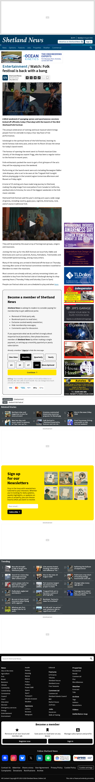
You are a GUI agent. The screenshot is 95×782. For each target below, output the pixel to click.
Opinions (29, 706)
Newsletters (77, 705)
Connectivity (6, 690)
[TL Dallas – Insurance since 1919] (79, 275)
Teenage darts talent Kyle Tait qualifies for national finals (82, 593)
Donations (17, 770)
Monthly (26, 357)
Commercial (54, 690)
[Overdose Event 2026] (79, 224)
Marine (27, 676)
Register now (24, 741)
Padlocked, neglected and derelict (20, 592)
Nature (27, 679)
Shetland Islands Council (58, 696)
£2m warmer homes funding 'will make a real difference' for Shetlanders (51, 569)
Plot (73, 679)
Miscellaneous (77, 682)
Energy (3, 710)
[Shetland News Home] (22, 44)
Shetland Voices (55, 680)
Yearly (51, 357)
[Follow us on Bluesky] (22, 758)
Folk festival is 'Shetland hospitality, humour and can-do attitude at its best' (51, 423)
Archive (75, 696)
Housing (28, 673)
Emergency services (8, 708)
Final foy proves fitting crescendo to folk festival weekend (83, 422)
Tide (74, 692)
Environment (6, 716)
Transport (28, 696)
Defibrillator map (80, 714)
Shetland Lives (54, 683)
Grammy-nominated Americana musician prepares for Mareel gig (52, 414)
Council (4, 696)
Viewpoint (28, 714)
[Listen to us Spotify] (48, 758)
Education (5, 702)
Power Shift (29, 687)
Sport (27, 693)
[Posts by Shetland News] (5, 77)
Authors (75, 702)
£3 (11, 365)
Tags (74, 699)
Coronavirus (5, 693)
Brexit (3, 679)
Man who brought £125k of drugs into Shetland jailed (19, 568)
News (3, 668)
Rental (74, 673)
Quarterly (38, 357)
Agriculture (5, 673)
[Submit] (91, 658)
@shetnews (14, 77)
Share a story (27, 767)
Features (52, 672)
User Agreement (42, 767)
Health (27, 667)
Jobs (51, 709)
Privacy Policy (56, 767)
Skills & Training (54, 715)
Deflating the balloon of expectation (82, 568)
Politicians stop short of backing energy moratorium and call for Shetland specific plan (82, 578)
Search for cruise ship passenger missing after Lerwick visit (20, 577)
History (27, 670)
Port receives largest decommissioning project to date (51, 585)
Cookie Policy (70, 767)
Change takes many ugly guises (81, 584)
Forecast (75, 689)
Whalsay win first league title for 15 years (18, 609)
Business (4, 682)
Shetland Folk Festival (16, 402)
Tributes (52, 678)
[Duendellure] (79, 257)
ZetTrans (52, 705)
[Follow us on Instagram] (14, 758)
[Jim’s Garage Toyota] (79, 312)
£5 (20, 365)
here (56, 284)
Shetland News (15, 75)
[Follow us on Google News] (62, 758)
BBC (50, 699)
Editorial (52, 667)
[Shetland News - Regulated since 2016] (83, 758)
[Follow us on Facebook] (5, 758)
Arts (2, 676)
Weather (28, 701)
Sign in (88, 42)
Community (5, 688)
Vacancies (52, 712)
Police (27, 682)
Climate (4, 685)
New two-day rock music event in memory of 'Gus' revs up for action (21, 423)
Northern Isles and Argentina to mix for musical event (19, 414)
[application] (32, 99)
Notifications (29, 770)
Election (4, 705)
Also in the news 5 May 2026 (82, 413)
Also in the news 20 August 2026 (50, 576)
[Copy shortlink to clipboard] (39, 77)
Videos (75, 709)
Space (27, 690)
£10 (36, 365)
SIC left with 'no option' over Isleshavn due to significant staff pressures (52, 610)
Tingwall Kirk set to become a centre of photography (50, 593)
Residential (76, 671)
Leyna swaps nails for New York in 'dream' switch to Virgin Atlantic (20, 586)
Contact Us (6, 767)
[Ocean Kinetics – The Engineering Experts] (32, 57)
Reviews (28, 712)
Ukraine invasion (31, 699)
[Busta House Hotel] (79, 368)
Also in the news (7, 671)
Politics (27, 684)
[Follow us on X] (31, 758)
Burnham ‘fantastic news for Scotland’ (50, 600)
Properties (77, 668)
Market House (54, 702)
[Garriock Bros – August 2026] (79, 294)
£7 (28, 365)
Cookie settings (86, 767)
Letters (27, 709)
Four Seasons (54, 686)
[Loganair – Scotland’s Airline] (79, 349)
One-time (13, 357)
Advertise (16, 767)
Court (3, 699)
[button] (32, 98)
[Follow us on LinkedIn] (39, 758)
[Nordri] (79, 331)
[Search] (91, 47)
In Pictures (53, 675)
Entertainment (14, 66)
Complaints (6, 770)
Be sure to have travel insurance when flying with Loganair (20, 601)
